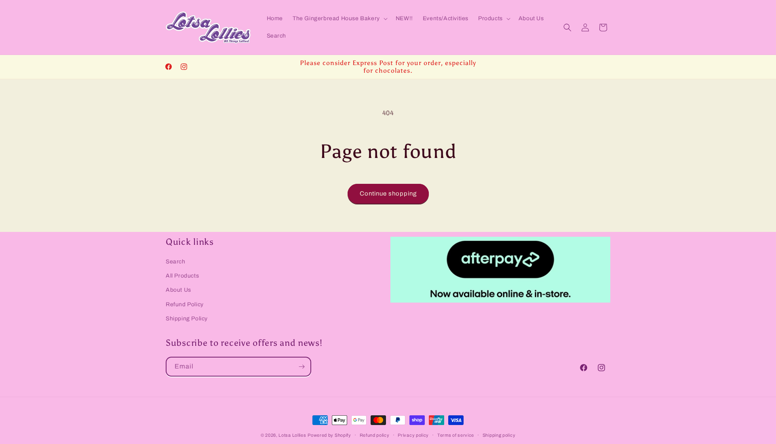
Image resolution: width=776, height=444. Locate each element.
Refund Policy (185, 304)
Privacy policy (413, 435)
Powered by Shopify (329, 435)
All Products (182, 276)
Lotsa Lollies (292, 435)
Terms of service (455, 435)
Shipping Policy (187, 319)
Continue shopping (388, 193)
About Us (178, 290)
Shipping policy (499, 435)
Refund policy (375, 435)
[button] (339, 18)
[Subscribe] (301, 367)
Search (176, 262)
